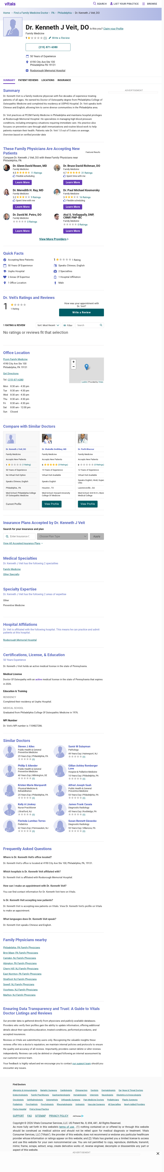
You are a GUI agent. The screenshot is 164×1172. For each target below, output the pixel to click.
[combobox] (19, 536)
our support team (81, 1063)
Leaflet (84, 382)
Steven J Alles (26, 746)
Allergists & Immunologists (25, 1090)
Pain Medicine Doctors (93, 1100)
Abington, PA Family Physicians (20, 963)
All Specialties (114, 1104)
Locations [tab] (47, 80)
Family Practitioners (40, 1095)
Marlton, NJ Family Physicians (19, 995)
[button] (87, 367)
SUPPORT (18, 1115)
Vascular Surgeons (96, 1104)
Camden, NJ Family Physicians (19, 958)
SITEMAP (40, 1115)
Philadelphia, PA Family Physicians (21, 947)
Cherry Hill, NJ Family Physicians (20, 968)
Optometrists (52, 1100)
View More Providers (52, 239)
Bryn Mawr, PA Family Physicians (20, 952)
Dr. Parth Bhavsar (86, 449)
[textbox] (19, 536)
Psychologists (47, 1104)
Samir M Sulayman (79, 746)
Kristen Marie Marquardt (32, 785)
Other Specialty (11, 574)
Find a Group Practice (39, 1109)
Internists (94, 1095)
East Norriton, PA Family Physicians (22, 973)
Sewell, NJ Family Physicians (18, 984)
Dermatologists (108, 1090)
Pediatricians (113, 1100)
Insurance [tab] (64, 80)
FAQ (29, 1115)
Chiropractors (81, 1090)
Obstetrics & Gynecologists (128, 1095)
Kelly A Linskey (27, 804)
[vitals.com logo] (10, 3)
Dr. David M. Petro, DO (27, 214)
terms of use (67, 1126)
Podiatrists (18, 1104)
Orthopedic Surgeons (70, 1100)
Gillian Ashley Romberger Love (83, 767)
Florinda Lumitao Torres (31, 821)
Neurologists (107, 1095)
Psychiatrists (32, 1104)
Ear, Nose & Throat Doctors (131, 1090)
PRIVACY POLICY (58, 1115)
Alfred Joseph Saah (79, 785)
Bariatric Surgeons (48, 1090)
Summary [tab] (9, 80)
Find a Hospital (19, 1109)
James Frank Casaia (80, 804)
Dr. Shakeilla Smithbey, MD (54, 449)
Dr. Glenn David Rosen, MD (30, 165)
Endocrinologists (20, 1095)
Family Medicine (12, 569)
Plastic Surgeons (130, 1100)
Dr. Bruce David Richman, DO (81, 165)
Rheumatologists (64, 1104)
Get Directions (11, 373)
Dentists (94, 1090)
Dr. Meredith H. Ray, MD (28, 190)
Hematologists (80, 1095)
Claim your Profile (113, 28)
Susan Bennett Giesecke (82, 821)
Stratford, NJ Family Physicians (20, 979)
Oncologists (18, 1100)
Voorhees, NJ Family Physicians (20, 989)
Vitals (100, 382)
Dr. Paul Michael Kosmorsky (81, 190)
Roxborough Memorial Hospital (47, 70)
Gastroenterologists (61, 1095)
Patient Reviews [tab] (28, 80)
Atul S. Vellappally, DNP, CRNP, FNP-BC (78, 216)
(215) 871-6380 (15, 379)
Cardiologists (66, 1090)
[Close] (158, 1154)
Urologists (80, 1104)
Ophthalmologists (35, 1100)
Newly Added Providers (134, 1104)
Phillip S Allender (28, 765)
